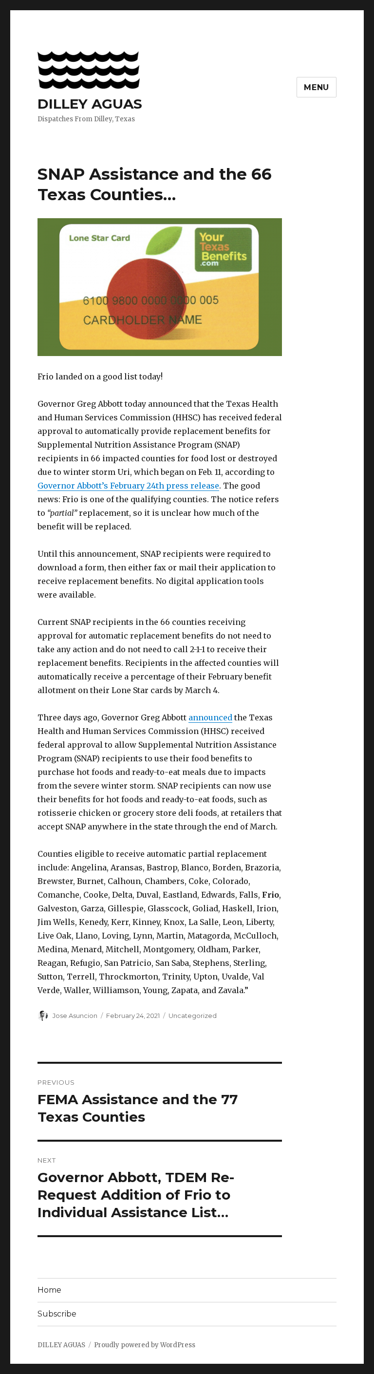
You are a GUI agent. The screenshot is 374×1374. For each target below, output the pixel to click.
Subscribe (56, 1313)
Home (49, 1290)
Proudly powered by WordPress (144, 1345)
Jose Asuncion (75, 1015)
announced (210, 717)
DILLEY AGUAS (89, 103)
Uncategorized (192, 1015)
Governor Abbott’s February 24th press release (128, 485)
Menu (316, 87)
